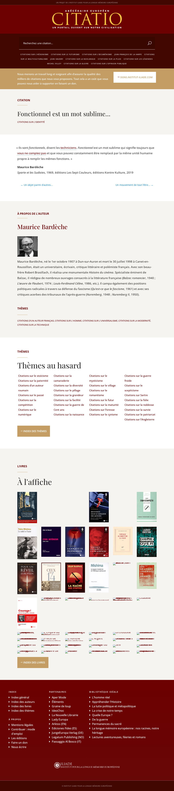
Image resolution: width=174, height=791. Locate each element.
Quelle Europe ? (102, 715)
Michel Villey (54, 63)
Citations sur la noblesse (139, 404)
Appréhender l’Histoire (106, 702)
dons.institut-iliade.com (136, 77)
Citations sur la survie (138, 409)
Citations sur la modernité (134, 320)
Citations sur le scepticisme (134, 388)
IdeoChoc (58, 711)
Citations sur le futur (101, 400)
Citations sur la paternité (33, 380)
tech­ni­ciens (68, 148)
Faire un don (19, 742)
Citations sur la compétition (27, 402)
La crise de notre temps (107, 711)
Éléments (58, 702)
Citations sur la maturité (104, 404)
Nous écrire (18, 747)
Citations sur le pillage (67, 390)
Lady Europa (60, 719)
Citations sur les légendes (138, 59)
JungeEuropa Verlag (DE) (67, 733)
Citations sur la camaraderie (63, 378)
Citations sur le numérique (27, 412)
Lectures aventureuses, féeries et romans (119, 737)
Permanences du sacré (106, 724)
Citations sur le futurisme (65, 54)
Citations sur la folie (137, 400)
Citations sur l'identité (31, 121)
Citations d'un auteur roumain (31, 388)
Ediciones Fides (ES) (64, 728)
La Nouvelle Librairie (65, 715)
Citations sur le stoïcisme (33, 375)
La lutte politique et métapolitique (114, 706)
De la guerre (100, 719)
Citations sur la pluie (109, 59)
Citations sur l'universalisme (100, 320)
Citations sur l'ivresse (102, 409)
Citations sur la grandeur (68, 395)
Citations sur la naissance (69, 414)
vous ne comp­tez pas (31, 153)
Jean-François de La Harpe (128, 54)
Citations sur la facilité (67, 400)
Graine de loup (61, 706)
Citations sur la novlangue (80, 59)
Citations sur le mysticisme (98, 378)
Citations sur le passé (31, 395)
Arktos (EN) (59, 724)
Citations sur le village (102, 385)
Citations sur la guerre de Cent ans (69, 407)
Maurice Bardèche (42, 227)
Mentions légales (22, 725)
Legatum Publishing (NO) (68, 737)
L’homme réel (101, 697)
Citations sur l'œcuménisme (97, 54)
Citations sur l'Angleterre (139, 419)
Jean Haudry (56, 59)
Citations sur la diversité (68, 385)
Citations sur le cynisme (103, 414)
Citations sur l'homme (68, 320)
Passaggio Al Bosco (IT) (66, 741)
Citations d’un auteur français (35, 320)
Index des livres (34, 662)
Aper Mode (59, 697)
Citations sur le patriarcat (140, 414)
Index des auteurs (23, 702)
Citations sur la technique (33, 324)
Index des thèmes (35, 431)
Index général (20, 697)
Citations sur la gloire (76, 63)
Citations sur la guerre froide (138, 378)
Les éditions (19, 738)
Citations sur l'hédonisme (34, 54)
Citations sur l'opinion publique (109, 63)
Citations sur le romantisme (98, 393)
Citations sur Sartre (136, 395)
